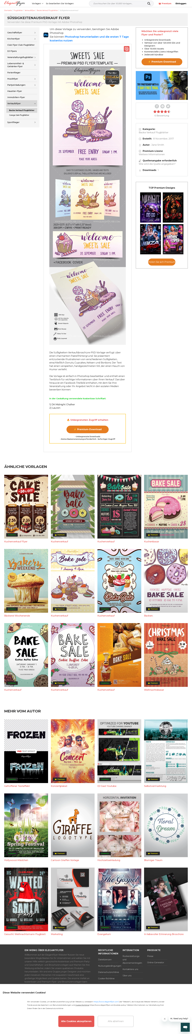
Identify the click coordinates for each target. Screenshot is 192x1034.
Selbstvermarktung (155, 786)
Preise (150, 956)
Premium (166, 3)
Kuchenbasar (151, 541)
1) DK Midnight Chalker (62, 404)
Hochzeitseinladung (108, 860)
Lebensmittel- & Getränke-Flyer (15, 65)
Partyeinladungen (16, 85)
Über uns (127, 975)
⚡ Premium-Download (88, 429)
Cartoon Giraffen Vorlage (65, 860)
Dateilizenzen (105, 959)
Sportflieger (13, 122)
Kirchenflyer (13, 38)
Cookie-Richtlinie (106, 978)
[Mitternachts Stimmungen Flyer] (150, 207)
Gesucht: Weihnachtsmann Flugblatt (25, 934)
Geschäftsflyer (14, 32)
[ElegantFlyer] (14, 3)
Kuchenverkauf (59, 541)
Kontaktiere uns (130, 969)
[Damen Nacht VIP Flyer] (173, 239)
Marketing (57, 934)
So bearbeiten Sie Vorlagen (60, 3)
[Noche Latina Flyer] (173, 207)
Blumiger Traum (153, 860)
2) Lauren (54, 408)
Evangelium (104, 934)
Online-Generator (155, 962)
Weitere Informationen (152, 154)
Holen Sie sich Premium (161, 262)
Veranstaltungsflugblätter (20, 57)
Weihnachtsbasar (154, 690)
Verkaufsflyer (14, 103)
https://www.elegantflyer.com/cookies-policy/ (108, 1005)
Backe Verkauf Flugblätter (153, 132)
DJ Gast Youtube (106, 786)
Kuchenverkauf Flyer (15, 541)
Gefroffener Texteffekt (17, 786)
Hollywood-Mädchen (16, 860)
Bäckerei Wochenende (17, 615)
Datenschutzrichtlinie (108, 972)
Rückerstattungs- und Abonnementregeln (132, 959)
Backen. (148, 615)
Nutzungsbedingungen (108, 966)
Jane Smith (157, 145)
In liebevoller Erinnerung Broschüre (164, 934)
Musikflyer (12, 79)
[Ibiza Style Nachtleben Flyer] (150, 239)
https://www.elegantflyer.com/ (106, 1002)
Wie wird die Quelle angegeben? (157, 164)
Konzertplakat (59, 786)
